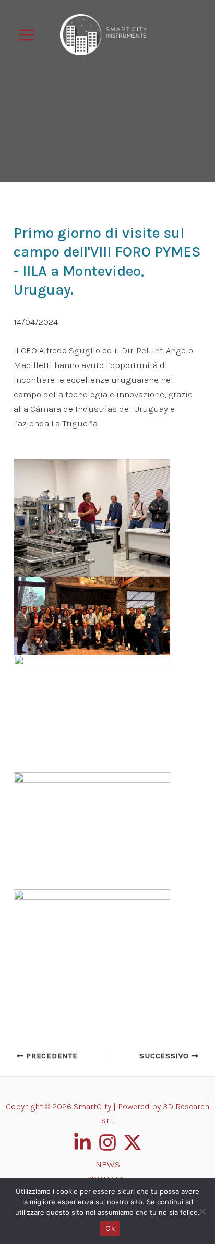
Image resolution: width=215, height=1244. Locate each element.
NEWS (107, 1164)
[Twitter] (132, 1142)
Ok (110, 1228)
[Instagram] (107, 1142)
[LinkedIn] (82, 1142)
